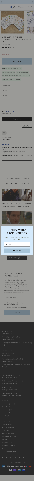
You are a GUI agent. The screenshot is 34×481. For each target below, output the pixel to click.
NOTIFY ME (17, 250)
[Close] (31, 228)
